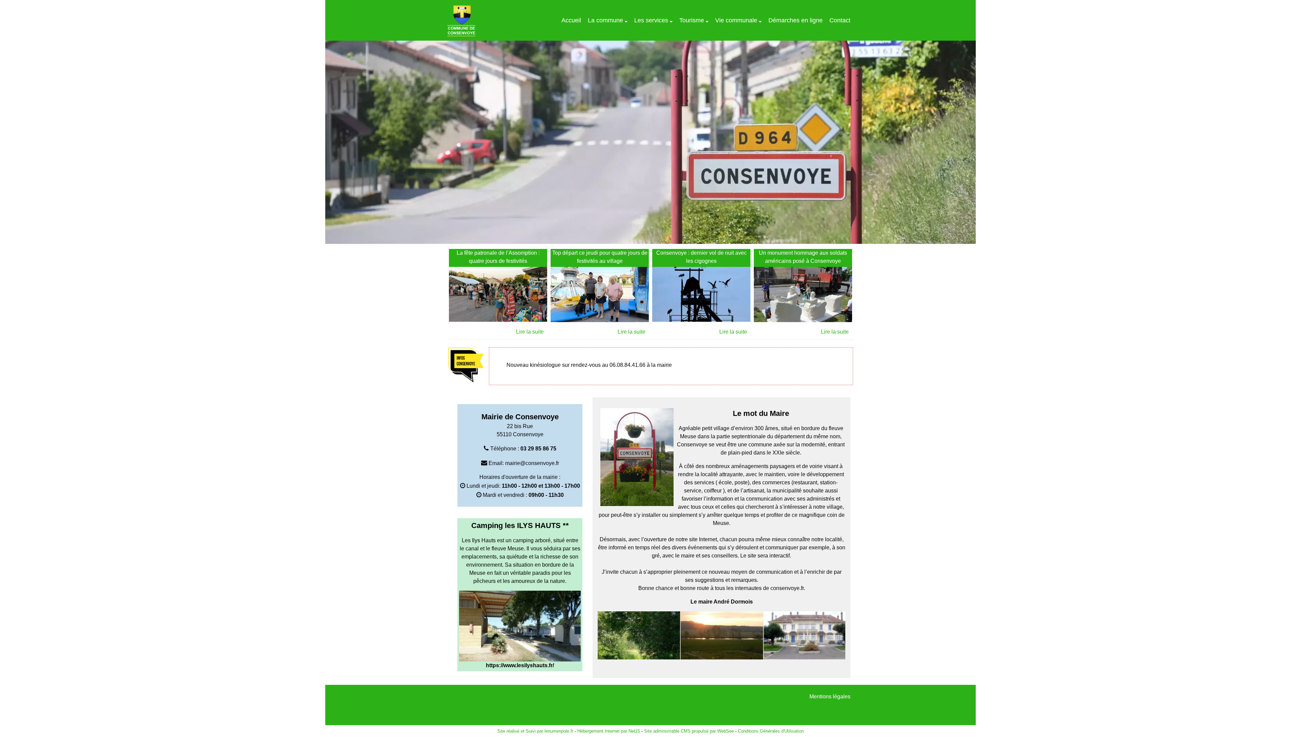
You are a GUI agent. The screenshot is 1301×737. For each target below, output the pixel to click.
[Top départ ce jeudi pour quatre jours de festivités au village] (600, 295)
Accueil (571, 20)
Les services (651, 20)
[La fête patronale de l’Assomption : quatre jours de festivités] (498, 295)
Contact (839, 20)
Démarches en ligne (795, 20)
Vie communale (736, 20)
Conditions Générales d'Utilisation (771, 731)
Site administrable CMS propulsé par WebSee (689, 731)
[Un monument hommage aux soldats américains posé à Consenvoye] (803, 295)
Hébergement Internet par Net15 (608, 731)
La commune (605, 20)
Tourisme (691, 20)
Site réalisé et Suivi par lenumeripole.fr (535, 731)
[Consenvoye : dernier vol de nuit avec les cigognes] (701, 295)
